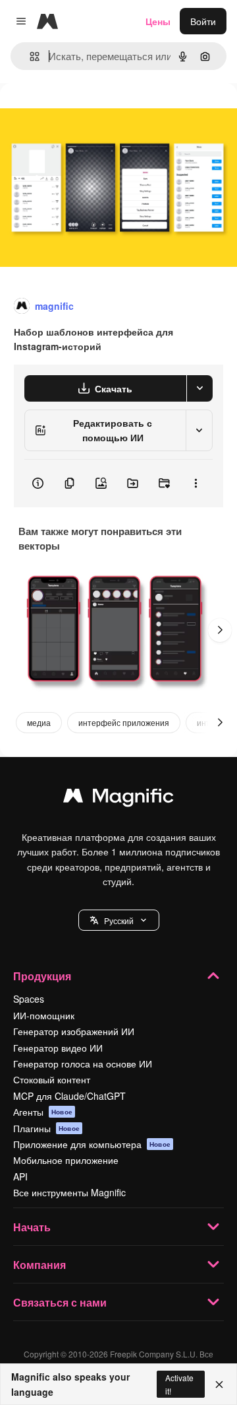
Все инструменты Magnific (69, 1192)
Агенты (42, 1111)
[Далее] (220, 630)
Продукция (42, 976)
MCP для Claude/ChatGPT (69, 1095)
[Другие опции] (195, 483)
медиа (39, 722)
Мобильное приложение (65, 1160)
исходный (88, 113)
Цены (158, 21)
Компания (39, 1264)
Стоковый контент (51, 1079)
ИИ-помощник (43, 1015)
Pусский (119, 920)
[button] (118, 920)
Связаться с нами (60, 1302)
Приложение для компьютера (92, 1144)
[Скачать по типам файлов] (199, 388)
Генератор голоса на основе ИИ (82, 1063)
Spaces (28, 998)
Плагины (46, 1128)
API (20, 1176)
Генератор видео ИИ (58, 1047)
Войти (203, 21)
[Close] (219, 1384)
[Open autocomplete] (29, 56)
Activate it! (179, 1384)
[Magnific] (118, 799)
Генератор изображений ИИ (73, 1031)
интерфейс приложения (123, 722)
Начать (32, 1227)
